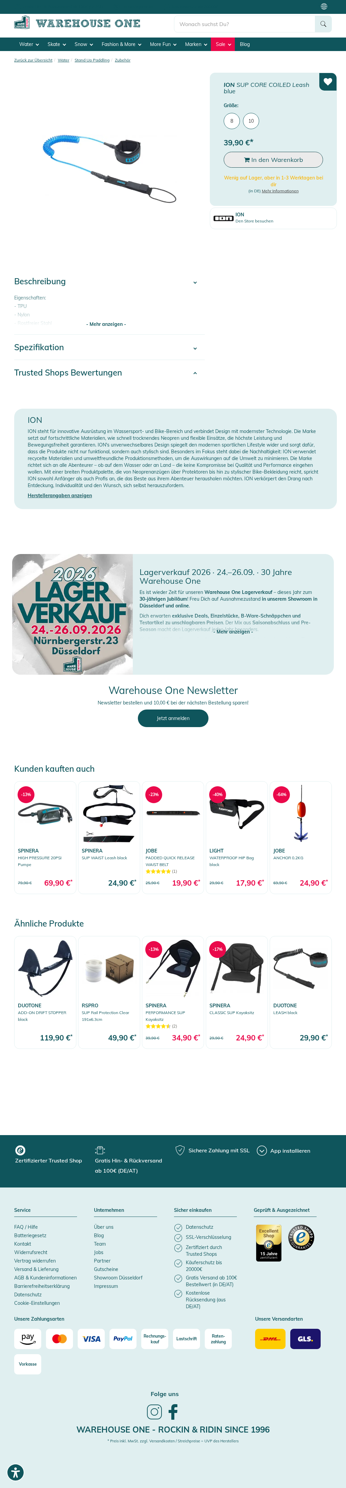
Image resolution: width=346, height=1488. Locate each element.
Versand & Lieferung (36, 1269)
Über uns (104, 1227)
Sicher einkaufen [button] (193, 1210)
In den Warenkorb (276, 160)
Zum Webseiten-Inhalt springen (34, 3)
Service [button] (22, 1210)
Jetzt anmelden (173, 718)
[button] (233, 625)
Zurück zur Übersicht (33, 60)
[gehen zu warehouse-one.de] (94, 28)
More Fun (161, 44)
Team (100, 1244)
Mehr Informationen (280, 190)
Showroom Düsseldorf (118, 1278)
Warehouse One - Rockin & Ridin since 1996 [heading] (173, 1429)
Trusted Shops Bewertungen (68, 372)
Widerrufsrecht (30, 1252)
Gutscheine (106, 1269)
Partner (102, 1261)
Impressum (106, 1286)
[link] (45, 837)
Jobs (98, 1252)
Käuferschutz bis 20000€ (195, 6)
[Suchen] (323, 24)
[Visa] (91, 1339)
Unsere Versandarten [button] (279, 1319)
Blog (245, 44)
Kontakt (22, 1244)
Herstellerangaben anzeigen (60, 496)
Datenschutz (28, 1295)
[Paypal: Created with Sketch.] (123, 1339)
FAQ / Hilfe (26, 1227)
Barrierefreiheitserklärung (42, 1286)
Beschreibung (40, 281)
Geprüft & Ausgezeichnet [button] (282, 1210)
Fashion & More (119, 44)
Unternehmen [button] (109, 1210)
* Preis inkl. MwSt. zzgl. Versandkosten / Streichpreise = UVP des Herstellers (173, 1441)
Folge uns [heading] (165, 1394)
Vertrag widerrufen (35, 1261)
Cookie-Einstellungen (37, 1303)
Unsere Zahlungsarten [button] (39, 1319)
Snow (82, 44)
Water (26, 44)
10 (251, 121)
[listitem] (205, 1228)
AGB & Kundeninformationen (45, 1278)
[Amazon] (27, 1339)
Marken (194, 44)
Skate (54, 44)
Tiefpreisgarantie (137, 6)
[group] (54, 1155)
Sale (221, 44)
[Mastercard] (59, 1339)
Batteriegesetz (30, 1235)
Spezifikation (39, 347)
